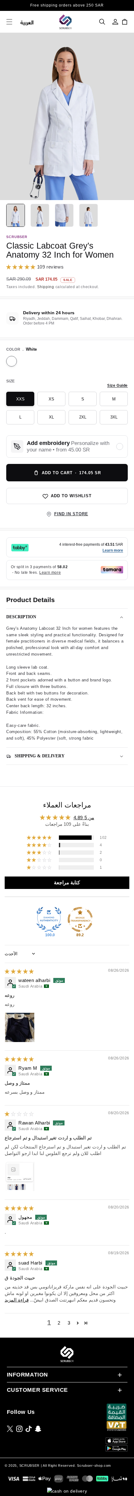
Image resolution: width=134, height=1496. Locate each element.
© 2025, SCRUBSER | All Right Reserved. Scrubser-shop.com (58, 1465)
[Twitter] (10, 1429)
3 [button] (69, 1322)
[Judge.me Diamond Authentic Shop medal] (48, 919)
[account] (115, 22)
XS (57, 401)
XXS (25, 401)
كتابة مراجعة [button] (67, 882)
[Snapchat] (38, 1429)
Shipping (45, 287)
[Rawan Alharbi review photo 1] (20, 1176)
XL (57, 419)
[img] (19, 971)
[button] (102, 22)
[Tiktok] (29, 1429)
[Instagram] (19, 1429)
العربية (27, 22)
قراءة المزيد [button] (17, 1299)
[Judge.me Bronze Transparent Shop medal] (80, 919)
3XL (119, 419)
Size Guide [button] (117, 385)
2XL (88, 419)
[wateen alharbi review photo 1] (20, 1027)
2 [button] (59, 1322)
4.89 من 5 (84, 817)
